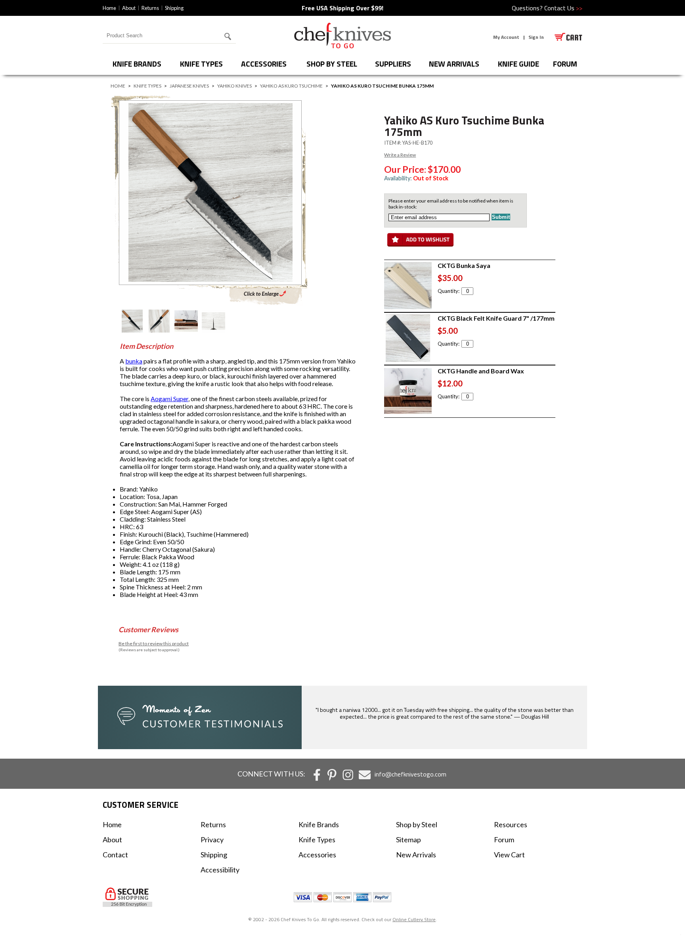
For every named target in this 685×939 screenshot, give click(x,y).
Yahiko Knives (234, 86)
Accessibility (220, 869)
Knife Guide (518, 63)
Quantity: (448, 291)
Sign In (536, 37)
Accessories (264, 63)
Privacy (212, 839)
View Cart (509, 854)
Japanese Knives (189, 86)
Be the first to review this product (154, 643)
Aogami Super (169, 398)
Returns (150, 8)
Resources (510, 824)
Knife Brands (137, 63)
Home (109, 8)
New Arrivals (454, 63)
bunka (133, 361)
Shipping (174, 8)
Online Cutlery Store (414, 919)
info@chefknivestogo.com (410, 774)
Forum (504, 839)
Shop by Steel (331, 63)
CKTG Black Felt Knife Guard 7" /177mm (496, 318)
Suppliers (393, 63)
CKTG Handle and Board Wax (481, 371)
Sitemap (408, 839)
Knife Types (201, 63)
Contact (115, 854)
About (129, 8)
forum (565, 63)
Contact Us (563, 8)
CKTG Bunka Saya (464, 265)
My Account (506, 37)
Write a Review (400, 155)
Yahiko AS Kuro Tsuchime (291, 86)
